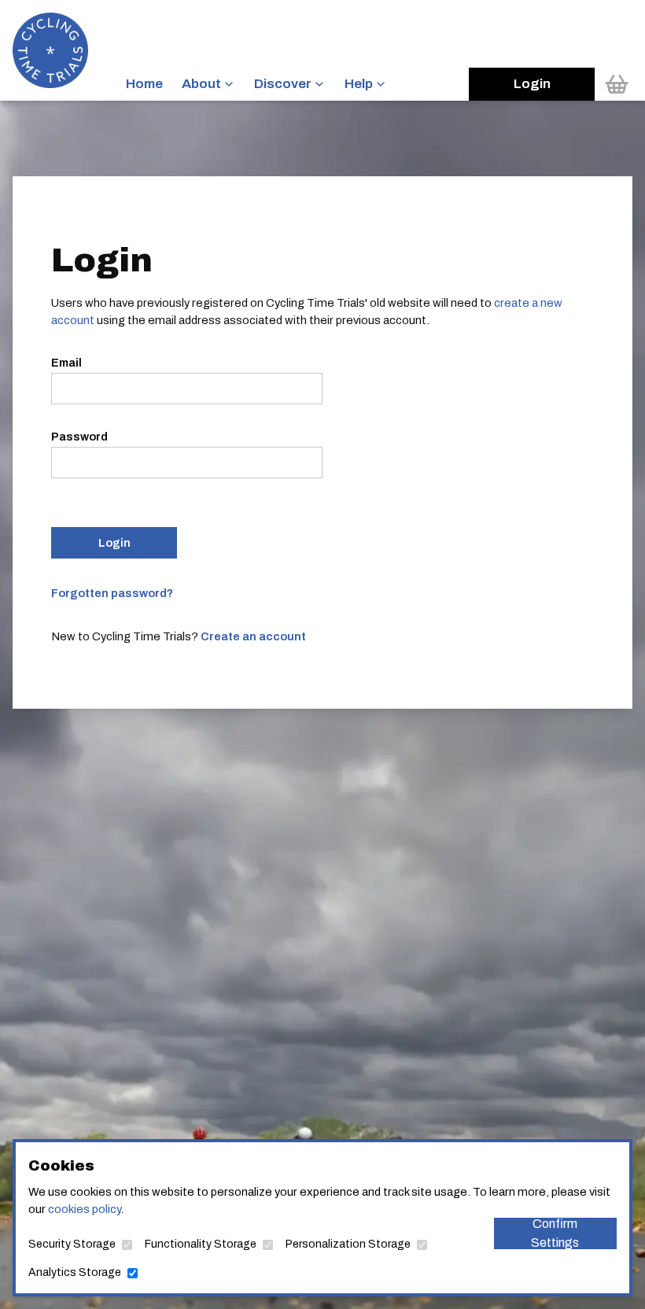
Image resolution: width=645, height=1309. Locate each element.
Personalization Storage (348, 1244)
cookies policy (84, 1209)
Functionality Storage (200, 1244)
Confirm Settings (555, 1233)
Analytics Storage (74, 1272)
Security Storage (72, 1244)
